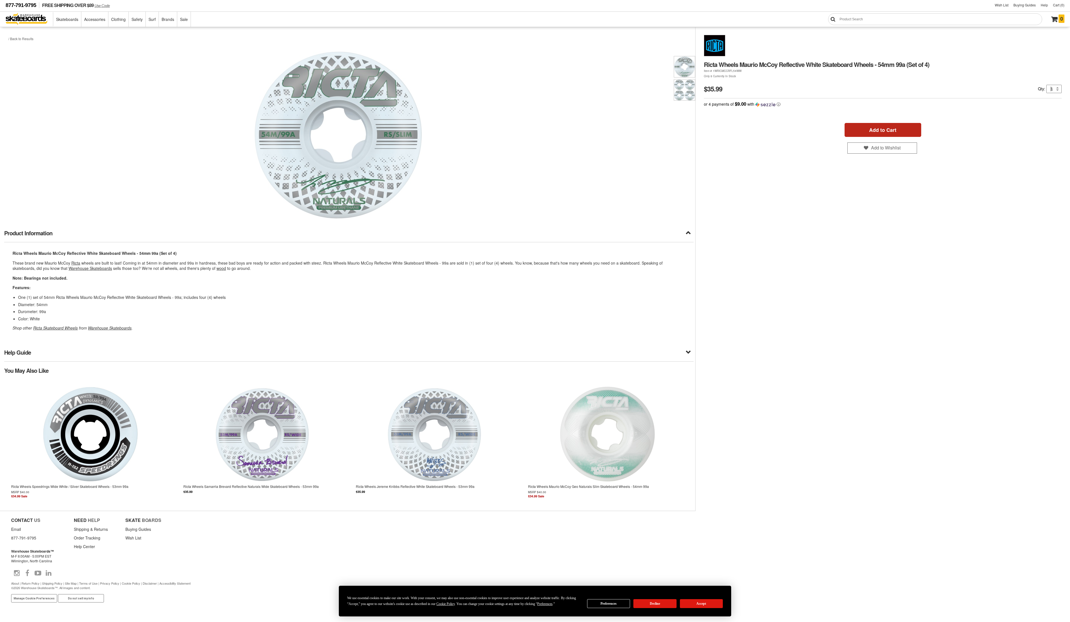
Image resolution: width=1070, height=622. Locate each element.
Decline (655, 604)
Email (16, 529)
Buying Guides (1024, 5)
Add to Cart (882, 130)
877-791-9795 (21, 5)
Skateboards (67, 19)
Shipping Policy (52, 583)
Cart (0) (1058, 5)
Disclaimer (150, 583)
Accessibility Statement (175, 583)
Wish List (1001, 5)
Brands (168, 19)
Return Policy (30, 583)
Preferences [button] (545, 604)
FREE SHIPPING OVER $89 (76, 5)
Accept (701, 604)
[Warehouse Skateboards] (29, 19)
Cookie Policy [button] (445, 604)
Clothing (118, 19)
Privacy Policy (109, 583)
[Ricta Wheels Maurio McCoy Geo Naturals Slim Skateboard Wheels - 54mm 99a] (607, 442)
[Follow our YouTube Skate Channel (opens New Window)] (38, 573)
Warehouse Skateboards (90, 268)
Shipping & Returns (91, 529)
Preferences (608, 604)
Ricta (75, 263)
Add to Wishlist (886, 147)
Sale (184, 19)
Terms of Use (88, 583)
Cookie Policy (131, 583)
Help (1044, 5)
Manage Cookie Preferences (34, 598)
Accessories (94, 19)
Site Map (71, 583)
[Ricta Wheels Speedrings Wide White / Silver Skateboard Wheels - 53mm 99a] (90, 442)
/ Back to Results (20, 38)
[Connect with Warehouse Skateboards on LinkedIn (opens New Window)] (48, 573)
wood (221, 268)
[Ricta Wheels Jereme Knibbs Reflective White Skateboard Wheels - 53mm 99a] (435, 442)
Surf (152, 19)
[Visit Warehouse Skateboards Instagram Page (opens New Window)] (17, 573)
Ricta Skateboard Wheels (55, 328)
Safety (137, 19)
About (15, 583)
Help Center (84, 546)
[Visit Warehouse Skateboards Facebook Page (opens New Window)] (27, 573)
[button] (883, 104)
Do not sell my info (81, 598)
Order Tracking (87, 538)
